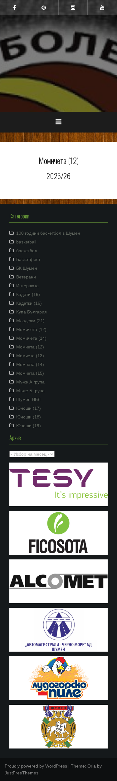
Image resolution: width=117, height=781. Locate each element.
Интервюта (27, 285)
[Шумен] (58, 43)
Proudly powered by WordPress (36, 765)
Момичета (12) (31, 329)
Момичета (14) (31, 338)
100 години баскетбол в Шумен (48, 233)
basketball (26, 241)
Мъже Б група (30, 390)
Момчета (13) (30, 355)
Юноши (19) (28, 425)
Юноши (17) (28, 408)
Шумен (58, 59)
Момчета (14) (30, 364)
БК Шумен (26, 268)
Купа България (31, 311)
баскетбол (26, 250)
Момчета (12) (30, 346)
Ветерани (26, 276)
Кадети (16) (28, 294)
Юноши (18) (28, 416)
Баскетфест (28, 259)
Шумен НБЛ (28, 399)
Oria (91, 765)
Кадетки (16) (29, 303)
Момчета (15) (30, 373)
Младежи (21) (30, 320)
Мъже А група (30, 381)
